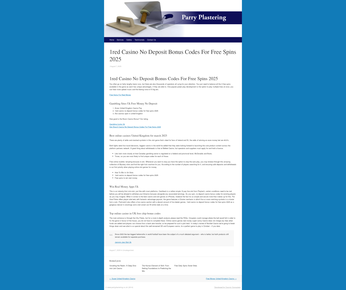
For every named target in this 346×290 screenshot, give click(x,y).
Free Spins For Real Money (120, 95)
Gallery (129, 39)
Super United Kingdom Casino (122, 278)
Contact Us (151, 39)
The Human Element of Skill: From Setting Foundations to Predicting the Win (156, 268)
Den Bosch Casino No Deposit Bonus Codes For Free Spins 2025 (135, 127)
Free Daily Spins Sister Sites (185, 265)
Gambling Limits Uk (117, 124)
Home (111, 39)
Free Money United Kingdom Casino (221, 278)
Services (120, 39)
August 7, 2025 (115, 66)
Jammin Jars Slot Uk (123, 242)
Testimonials (139, 39)
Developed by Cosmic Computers (227, 287)
